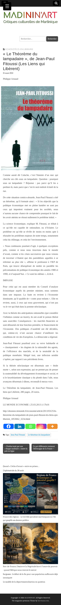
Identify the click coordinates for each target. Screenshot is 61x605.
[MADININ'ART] (30, 16)
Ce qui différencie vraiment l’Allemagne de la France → (44, 447)
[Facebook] (8, 426)
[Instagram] (41, 426)
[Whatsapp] (30, 426)
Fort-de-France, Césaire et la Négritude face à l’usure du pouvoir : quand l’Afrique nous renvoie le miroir (30, 568)
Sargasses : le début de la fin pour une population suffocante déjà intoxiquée (30, 576)
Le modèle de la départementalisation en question (24, 582)
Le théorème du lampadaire (39, 435)
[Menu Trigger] (7, 6)
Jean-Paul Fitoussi (18, 435)
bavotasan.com (43, 601)
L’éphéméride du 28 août (13, 470)
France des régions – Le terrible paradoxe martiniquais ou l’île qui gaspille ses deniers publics (29, 519)
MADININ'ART (30, 598)
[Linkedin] (19, 426)
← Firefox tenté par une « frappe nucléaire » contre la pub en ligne (15, 448)
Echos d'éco (12, 49)
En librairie (26, 49)
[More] (52, 426)
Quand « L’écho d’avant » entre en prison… (21, 466)
